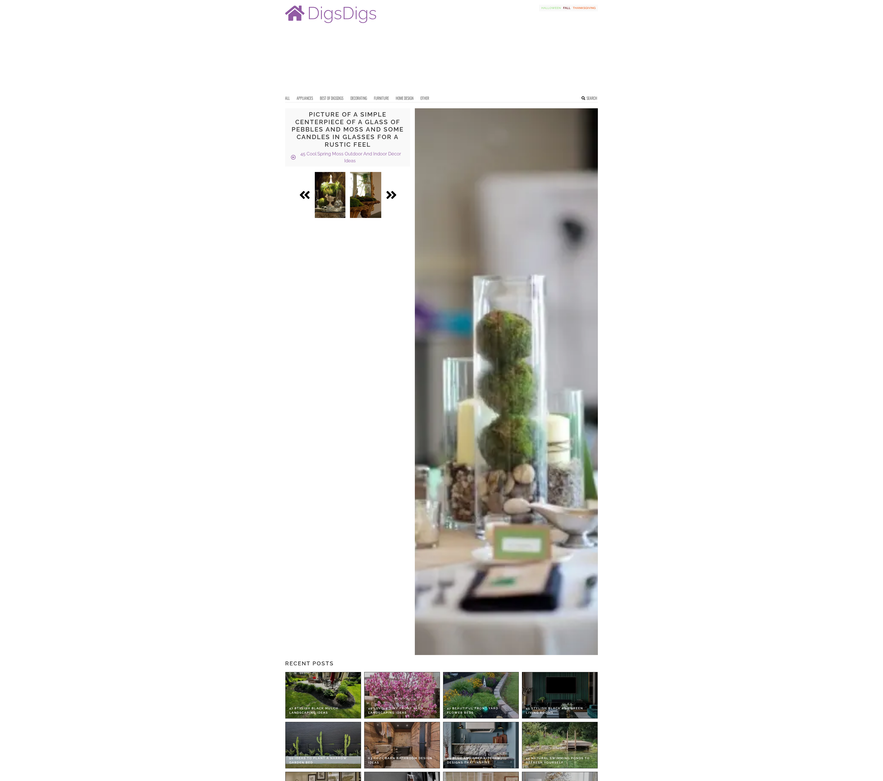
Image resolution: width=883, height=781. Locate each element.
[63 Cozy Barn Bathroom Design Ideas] (402, 745)
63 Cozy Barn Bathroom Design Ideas (400, 760)
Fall (567, 8)
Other (424, 98)
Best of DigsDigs (331, 98)
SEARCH (592, 98)
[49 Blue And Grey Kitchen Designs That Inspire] (481, 745)
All (287, 98)
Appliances (305, 98)
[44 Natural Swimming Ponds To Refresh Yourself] (559, 745)
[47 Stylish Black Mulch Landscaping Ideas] (323, 695)
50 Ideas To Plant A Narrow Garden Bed (318, 760)
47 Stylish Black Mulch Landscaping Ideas (313, 711)
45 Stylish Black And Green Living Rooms (554, 711)
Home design (404, 98)
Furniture (381, 98)
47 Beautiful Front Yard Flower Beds (472, 711)
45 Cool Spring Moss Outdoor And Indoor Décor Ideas (350, 157)
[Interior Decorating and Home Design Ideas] (330, 23)
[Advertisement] (441, 61)
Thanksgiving (584, 8)
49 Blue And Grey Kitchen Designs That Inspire (473, 760)
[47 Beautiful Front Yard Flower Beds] (481, 695)
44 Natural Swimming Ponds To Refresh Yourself (558, 760)
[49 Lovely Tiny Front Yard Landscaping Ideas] (402, 695)
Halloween (551, 8)
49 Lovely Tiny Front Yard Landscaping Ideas (395, 711)
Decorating (358, 98)
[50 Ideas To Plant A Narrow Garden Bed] (323, 745)
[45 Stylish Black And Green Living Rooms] (559, 695)
